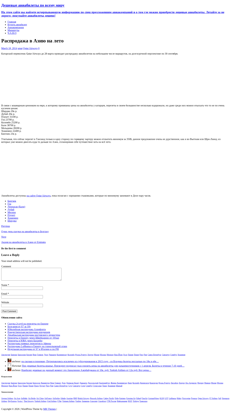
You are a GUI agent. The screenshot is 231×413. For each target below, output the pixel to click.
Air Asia (17, 398)
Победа (136, 401)
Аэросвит (94, 401)
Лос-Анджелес (191, 383)
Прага (36, 386)
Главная (12, 21)
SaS (219, 398)
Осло (125, 355)
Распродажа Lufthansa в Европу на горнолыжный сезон (37, 346)
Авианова (85, 401)
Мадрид (200, 383)
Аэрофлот (102, 401)
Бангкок (12, 201)
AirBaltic (24, 398)
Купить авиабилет (17, 24)
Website (5, 302)
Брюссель (36, 383)
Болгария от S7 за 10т (19, 326)
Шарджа (12, 220)
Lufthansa (172, 398)
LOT (166, 398)
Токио (104, 386)
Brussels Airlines (96, 398)
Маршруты (13, 30)
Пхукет (11, 215)
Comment (6, 266)
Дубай (11, 209)
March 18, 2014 (9, 48)
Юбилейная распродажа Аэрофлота (27, 329)
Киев (130, 383)
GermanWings (153, 398)
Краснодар (154, 383)
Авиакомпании (16, 27)
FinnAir (145, 398)
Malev (179, 398)
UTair (59, 401)
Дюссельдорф (93, 383)
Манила (207, 383)
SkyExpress (12, 401)
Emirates (122, 398)
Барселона (22, 355)
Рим (145, 355)
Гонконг (40, 355)
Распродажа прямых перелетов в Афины (29, 343)
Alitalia (63, 398)
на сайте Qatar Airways (39, 195)
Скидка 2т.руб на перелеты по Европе (28, 323)
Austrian (69, 398)
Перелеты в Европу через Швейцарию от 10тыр (33, 337)
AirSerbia (56, 398)
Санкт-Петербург (154, 355)
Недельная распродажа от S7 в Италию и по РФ (33, 349)
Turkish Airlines (40, 401)
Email (4, 293)
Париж (130, 355)
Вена (34, 355)
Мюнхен (110, 355)
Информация (122, 401)
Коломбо (71, 355)
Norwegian (186, 398)
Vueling (78, 401)
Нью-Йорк (118, 355)
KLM (162, 398)
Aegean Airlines (7, 398)
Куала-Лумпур (81, 355)
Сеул (70, 386)
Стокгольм (97, 386)
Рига (141, 355)
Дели (46, 355)
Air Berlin (32, 398)
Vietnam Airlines (68, 401)
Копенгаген (144, 383)
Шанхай (119, 386)
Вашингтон (45, 383)
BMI (75, 398)
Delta (117, 398)
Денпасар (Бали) (16, 206)
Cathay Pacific (108, 398)
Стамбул (173, 355)
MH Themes (49, 409)
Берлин (29, 355)
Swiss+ (20, 401)
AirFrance (48, 398)
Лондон (90, 355)
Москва (12, 212)
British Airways (83, 398)
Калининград (62, 355)
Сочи (83, 386)
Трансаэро (143, 401)
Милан (96, 355)
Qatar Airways (30, 48)
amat (20, 48)
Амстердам (5, 355)
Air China (40, 398)
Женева (113, 383)
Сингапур (166, 355)
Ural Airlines (52, 401)
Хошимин (13, 218)
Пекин (136, 355)
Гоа (9, 203)
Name (4, 285)
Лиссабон (174, 383)
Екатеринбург (104, 383)
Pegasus (194, 398)
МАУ (130, 401)
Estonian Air (131, 398)
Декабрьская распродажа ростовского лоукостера (34, 335)
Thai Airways (29, 401)
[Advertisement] (115, 80)
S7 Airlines (213, 398)
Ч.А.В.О (12, 33)
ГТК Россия (111, 401)
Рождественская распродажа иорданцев (29, 332)
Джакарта (52, 355)
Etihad (138, 398)
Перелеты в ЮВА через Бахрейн (25, 340)
